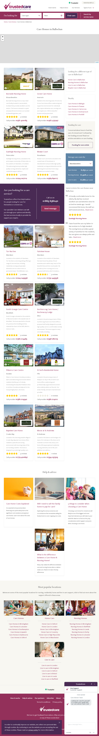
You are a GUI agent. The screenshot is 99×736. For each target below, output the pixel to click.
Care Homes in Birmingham (18, 624)
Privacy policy (57, 702)
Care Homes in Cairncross (77, 109)
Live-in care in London (49, 665)
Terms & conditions (43, 702)
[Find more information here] (81, 708)
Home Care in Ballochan (76, 79)
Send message (50, 208)
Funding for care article (80, 145)
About (58, 698)
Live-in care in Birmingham (49, 668)
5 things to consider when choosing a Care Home (78, 505)
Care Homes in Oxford (18, 637)
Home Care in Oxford (49, 624)
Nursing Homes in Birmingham (80, 624)
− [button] (2, 39)
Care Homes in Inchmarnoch (78, 111)
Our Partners (76, 8)
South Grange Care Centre (17, 309)
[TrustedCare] (17, 6)
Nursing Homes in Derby (80, 632)
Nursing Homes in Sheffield (80, 626)
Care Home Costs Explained (17, 503)
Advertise (50, 698)
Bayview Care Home (14, 430)
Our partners (39, 698)
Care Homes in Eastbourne (18, 634)
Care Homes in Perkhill (76, 114)
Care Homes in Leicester (18, 626)
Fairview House (43, 251)
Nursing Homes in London (80, 637)
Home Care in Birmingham (49, 629)
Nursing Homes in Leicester (80, 634)
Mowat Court (42, 151)
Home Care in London (49, 626)
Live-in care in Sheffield (49, 679)
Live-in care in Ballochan (76, 85)
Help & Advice (64, 8)
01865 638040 (50, 201)
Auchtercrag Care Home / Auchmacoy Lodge (47, 311)
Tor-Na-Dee (11, 251)
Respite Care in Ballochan (77, 88)
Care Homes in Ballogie (76, 103)
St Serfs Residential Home (47, 370)
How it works (52, 8)
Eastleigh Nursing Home (16, 151)
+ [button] (2, 36)
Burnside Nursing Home (16, 93)
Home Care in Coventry (49, 632)
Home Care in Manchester (49, 637)
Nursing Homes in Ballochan (78, 82)
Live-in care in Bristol (49, 673)
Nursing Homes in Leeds (80, 629)
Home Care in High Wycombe (49, 634)
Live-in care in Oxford (49, 671)
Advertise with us (89, 3)
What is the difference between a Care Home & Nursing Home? (47, 557)
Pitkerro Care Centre (14, 370)
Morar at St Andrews (45, 430)
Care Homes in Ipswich (19, 632)
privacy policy (33, 730)
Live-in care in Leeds (49, 676)
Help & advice (27, 698)
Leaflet (97, 62)
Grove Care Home (44, 93)
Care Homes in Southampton (18, 629)
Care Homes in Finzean (76, 106)
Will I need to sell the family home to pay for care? (48, 505)
